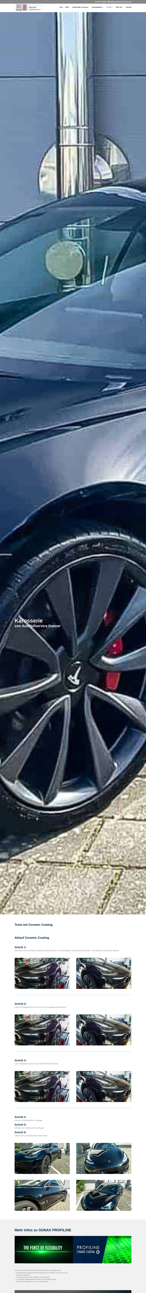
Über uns (119, 7)
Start (61, 7)
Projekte (109, 7)
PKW (67, 7)
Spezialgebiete (97, 7)
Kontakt (128, 7)
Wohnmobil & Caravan (80, 7)
